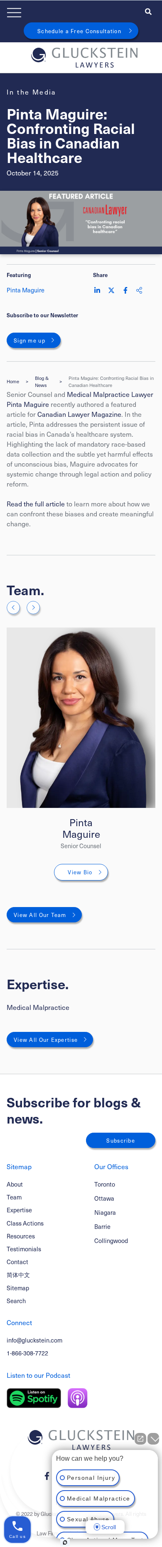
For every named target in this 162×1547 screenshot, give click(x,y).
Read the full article (36, 503)
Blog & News (42, 382)
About (15, 1184)
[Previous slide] (13, 607)
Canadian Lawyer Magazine (79, 414)
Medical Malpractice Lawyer (110, 394)
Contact (17, 1261)
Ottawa (104, 1198)
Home (13, 381)
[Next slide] (33, 607)
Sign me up (29, 340)
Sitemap (18, 1287)
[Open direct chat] (140, 1439)
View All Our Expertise (46, 1039)
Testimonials (24, 1248)
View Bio (80, 872)
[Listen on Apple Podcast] (78, 1398)
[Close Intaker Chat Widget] (153, 1439)
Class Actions (25, 1223)
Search (16, 1300)
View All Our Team (40, 915)
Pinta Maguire (29, 404)
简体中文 (18, 1274)
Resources (21, 1236)
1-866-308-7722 (27, 1352)
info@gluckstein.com (34, 1340)
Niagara (105, 1212)
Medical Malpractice (38, 1007)
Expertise (19, 1209)
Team (14, 1197)
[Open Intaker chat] (65, 1542)
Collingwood (111, 1240)
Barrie (102, 1226)
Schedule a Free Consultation (79, 31)
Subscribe (120, 1140)
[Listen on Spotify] (34, 1398)
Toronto (104, 1184)
